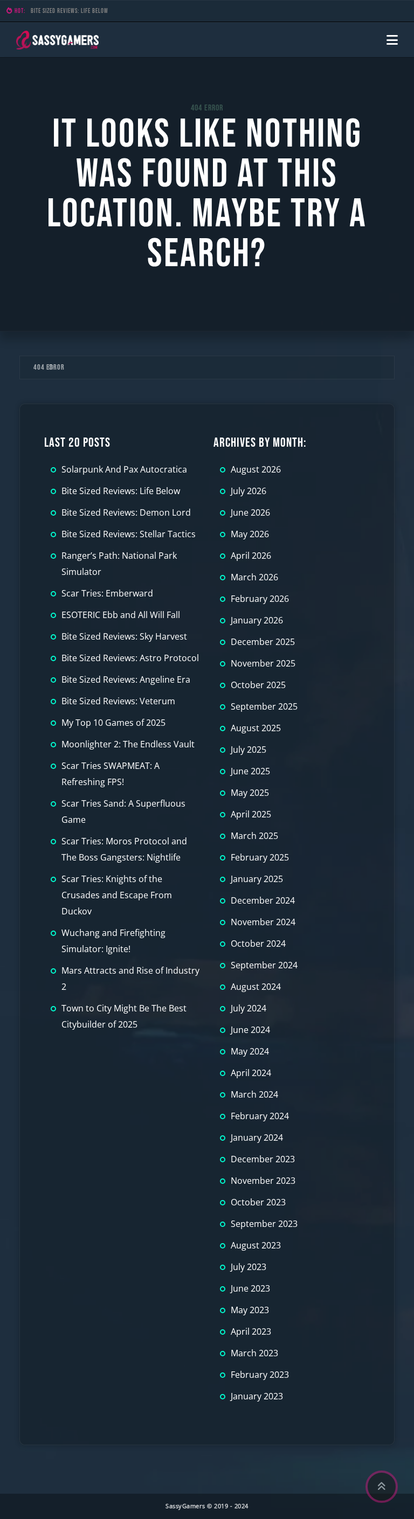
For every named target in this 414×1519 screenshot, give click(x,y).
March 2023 (254, 1353)
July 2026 (248, 491)
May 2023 (250, 1310)
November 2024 (263, 922)
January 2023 (257, 1396)
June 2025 (250, 771)
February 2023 (260, 1375)
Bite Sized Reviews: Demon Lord (126, 512)
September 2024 (264, 965)
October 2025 (258, 685)
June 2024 (250, 1030)
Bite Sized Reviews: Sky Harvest (124, 636)
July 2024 (248, 1008)
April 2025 (251, 814)
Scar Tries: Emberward (107, 593)
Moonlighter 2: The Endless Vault (128, 744)
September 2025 (264, 706)
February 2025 (260, 857)
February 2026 (260, 599)
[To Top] (381, 1487)
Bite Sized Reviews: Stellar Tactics (128, 534)
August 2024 (256, 987)
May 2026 (250, 534)
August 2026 (256, 469)
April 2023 (251, 1331)
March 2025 (254, 836)
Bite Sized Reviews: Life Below (69, 11)
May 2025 (250, 793)
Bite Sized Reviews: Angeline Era (125, 679)
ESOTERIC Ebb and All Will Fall (120, 615)
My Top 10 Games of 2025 (113, 723)
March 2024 (254, 1094)
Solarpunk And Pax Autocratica (124, 469)
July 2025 (248, 749)
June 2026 (250, 512)
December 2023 (263, 1159)
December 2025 (263, 642)
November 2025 (263, 663)
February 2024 (260, 1116)
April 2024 (251, 1073)
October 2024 (258, 943)
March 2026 (254, 577)
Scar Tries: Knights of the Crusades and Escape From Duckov (116, 895)
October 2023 (258, 1202)
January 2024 (257, 1137)
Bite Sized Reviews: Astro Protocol (130, 658)
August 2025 (256, 728)
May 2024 (250, 1051)
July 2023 (248, 1267)
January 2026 (257, 620)
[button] (392, 39)
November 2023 (263, 1181)
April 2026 (251, 555)
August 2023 (256, 1245)
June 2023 (250, 1288)
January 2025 (257, 879)
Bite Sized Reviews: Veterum (118, 701)
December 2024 (263, 900)
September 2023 (264, 1224)
